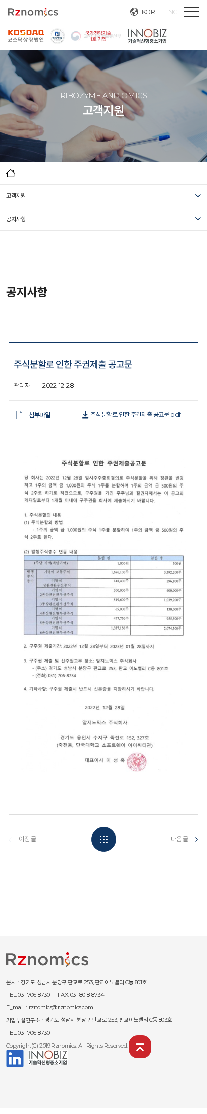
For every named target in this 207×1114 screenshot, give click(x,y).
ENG (171, 12)
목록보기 (103, 839)
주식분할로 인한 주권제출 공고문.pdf (135, 415)
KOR (148, 12)
